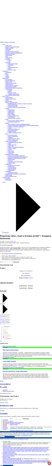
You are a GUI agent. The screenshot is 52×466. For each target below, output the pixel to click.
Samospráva (5, 71)
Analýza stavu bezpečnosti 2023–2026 (16, 155)
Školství (7, 108)
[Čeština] (5, 429)
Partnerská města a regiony (11, 86)
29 (3, 316)
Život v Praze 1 (6, 96)
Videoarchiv (10, 153)
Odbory (9, 60)
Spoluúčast (10, 137)
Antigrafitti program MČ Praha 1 (15, 142)
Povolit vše (12, 436)
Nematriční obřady (12, 131)
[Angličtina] (5, 419)
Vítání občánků (8, 175)
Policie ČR (10, 160)
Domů (4, 182)
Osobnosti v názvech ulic (13, 94)
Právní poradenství (12, 169)
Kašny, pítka (10, 146)
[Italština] (5, 424)
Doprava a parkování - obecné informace (17, 107)
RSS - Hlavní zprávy (38, 428)
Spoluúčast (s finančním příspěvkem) (16, 126)
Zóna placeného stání (12, 104)
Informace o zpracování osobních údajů (13, 52)
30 (9, 322)
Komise (7, 75)
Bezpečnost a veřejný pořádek (11, 154)
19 (3, 321)
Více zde (37, 416)
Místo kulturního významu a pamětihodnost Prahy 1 (19, 124)
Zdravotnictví (8, 171)
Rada (6, 73)
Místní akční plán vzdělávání (14, 118)
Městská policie (11, 159)
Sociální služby (11, 166)
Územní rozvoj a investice (11, 83)
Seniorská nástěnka (12, 167)
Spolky (6, 119)
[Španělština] (6, 423)
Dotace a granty (8, 81)
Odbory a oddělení (9, 48)
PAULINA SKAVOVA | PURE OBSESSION (15, 371)
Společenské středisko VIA (14, 121)
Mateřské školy (11, 112)
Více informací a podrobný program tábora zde (12, 253)
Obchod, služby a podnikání (11, 85)
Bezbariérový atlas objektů (14, 165)
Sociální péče (8, 164)
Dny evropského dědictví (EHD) (12, 95)
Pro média (7, 50)
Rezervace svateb (12, 69)
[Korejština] (5, 428)
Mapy (9, 66)
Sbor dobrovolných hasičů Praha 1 (15, 161)
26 (3, 322)
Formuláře (7, 58)
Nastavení (2, 436)
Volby (6, 56)
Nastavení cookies (14, 424)
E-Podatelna (10, 65)
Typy (9, 61)
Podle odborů (8, 179)
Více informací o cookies (26, 435)
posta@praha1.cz (27, 275)
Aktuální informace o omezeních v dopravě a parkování (20, 103)
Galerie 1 (10, 127)
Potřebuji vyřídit (6, 177)
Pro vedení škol (11, 117)
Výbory (7, 74)
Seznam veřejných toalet (10, 98)
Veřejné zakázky (8, 55)
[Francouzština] (6, 422)
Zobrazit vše (7, 326)
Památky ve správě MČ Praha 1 (15, 132)
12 (3, 319)
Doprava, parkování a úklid (11, 102)
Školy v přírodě (11, 114)
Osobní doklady (8, 57)
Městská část (5, 78)
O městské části (8, 89)
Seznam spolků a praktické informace (16, 120)
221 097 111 (27, 273)
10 (0, 319)
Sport (6, 133)
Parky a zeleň (11, 150)
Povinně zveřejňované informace (12, 51)
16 (9, 319)
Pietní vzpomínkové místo (11, 176)
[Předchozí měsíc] (5, 302)
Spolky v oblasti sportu (13, 140)
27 (0, 316)
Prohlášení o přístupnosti (15, 423)
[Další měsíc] (5, 313)
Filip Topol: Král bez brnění (10, 350)
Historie (10, 91)
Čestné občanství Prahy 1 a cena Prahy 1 (14, 88)
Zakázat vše (7, 436)
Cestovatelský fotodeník (9, 361)
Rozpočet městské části (10, 80)
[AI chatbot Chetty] (49, 463)
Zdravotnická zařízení (12, 172)
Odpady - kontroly (12, 148)
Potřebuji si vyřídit (6, 405)
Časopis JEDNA (9, 97)
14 (6, 319)
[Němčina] (5, 420)
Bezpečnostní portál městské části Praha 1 (17, 158)
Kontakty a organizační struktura (12, 46)
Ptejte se (10, 68)
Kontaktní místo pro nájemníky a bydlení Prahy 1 (15, 173)
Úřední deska (8, 49)
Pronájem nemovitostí (12, 67)
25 (2, 322)
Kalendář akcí (6, 232)
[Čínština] (5, 426)
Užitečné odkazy (11, 163)
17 (0, 321)
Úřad (4, 44)
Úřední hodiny (8, 45)
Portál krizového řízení (13, 63)
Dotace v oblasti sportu (13, 136)
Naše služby (8, 62)
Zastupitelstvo (8, 72)
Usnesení (7, 77)
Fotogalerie (5, 389)
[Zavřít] (50, 459)
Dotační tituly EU (9, 84)
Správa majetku (8, 101)
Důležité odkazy (11, 170)
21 (6, 321)
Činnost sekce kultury (12, 130)
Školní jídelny (11, 113)
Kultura (7, 123)
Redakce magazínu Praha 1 (8, 391)
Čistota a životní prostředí (10, 141)
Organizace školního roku (13, 115)
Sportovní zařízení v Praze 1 (14, 138)
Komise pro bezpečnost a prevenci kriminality (18, 156)
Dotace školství (11, 109)
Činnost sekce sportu (12, 135)
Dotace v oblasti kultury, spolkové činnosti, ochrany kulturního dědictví (23, 125)
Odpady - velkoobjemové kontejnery (16, 147)
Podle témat (7, 178)
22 (7, 321)
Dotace (9, 143)
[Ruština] (5, 425)
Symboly (10, 90)
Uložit (1, 465)
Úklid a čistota (11, 152)
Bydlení (7, 100)
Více (1, 340)
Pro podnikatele (8, 79)
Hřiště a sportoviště (12, 144)
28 (2, 316)
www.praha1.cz (5, 384)
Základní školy (11, 110)
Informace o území (12, 92)
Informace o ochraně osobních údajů (25, 428)
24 (0, 322)
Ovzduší (10, 149)
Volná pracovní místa (9, 54)
